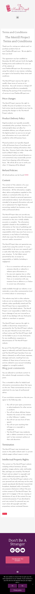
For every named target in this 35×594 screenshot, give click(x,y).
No (22, 585)
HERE (26, 175)
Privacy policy (17, 590)
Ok (12, 585)
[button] (17, 17)
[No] (33, 584)
